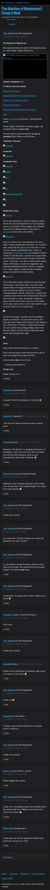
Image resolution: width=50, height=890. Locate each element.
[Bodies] (7, 188)
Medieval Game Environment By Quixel (19, 110)
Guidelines (24, 874)
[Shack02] (7, 177)
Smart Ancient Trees (11, 91)
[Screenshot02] (9, 156)
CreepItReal (11, 24)
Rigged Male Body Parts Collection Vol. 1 (20, 96)
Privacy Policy (8, 878)
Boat (5, 114)
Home (4, 874)
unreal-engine (11, 19)
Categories (13, 874)
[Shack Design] (9, 276)
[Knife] (6, 183)
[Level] (6, 337)
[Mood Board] (9, 215)
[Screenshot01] (9, 145)
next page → (8, 857)
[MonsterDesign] (10, 236)
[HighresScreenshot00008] (14, 194)
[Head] (6, 205)
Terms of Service (38, 874)
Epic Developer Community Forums (15, 2)
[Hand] (6, 199)
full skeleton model (20, 253)
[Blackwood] (8, 171)
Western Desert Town (12, 105)
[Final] (6, 311)
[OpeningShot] (9, 166)
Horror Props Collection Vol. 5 (15, 100)
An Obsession (14, 119)
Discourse (16, 884)
